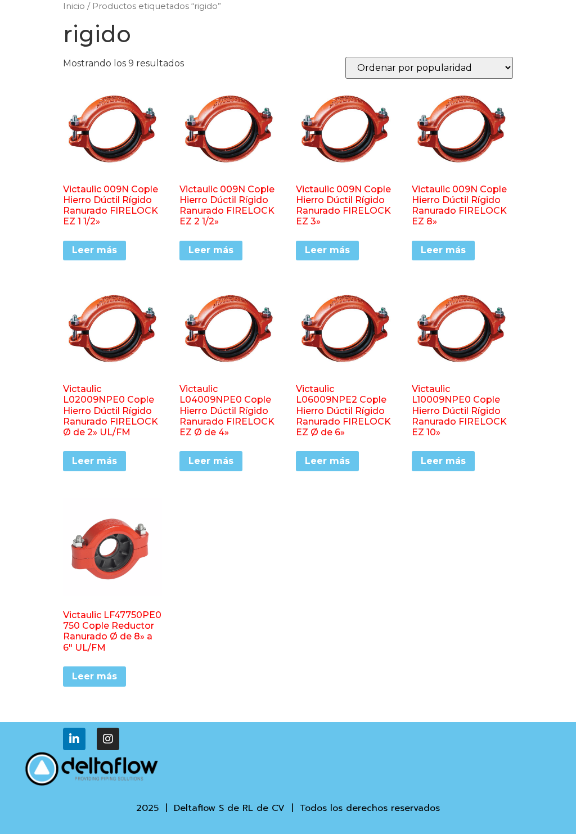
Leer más (94, 250)
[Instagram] (108, 739)
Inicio (74, 6)
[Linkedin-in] (74, 739)
